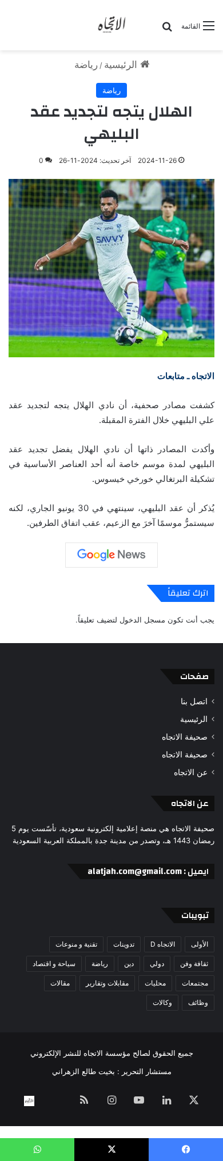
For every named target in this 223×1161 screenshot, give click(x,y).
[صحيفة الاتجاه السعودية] (111, 25)
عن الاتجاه (191, 772)
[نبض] (56, 1101)
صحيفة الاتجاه (185, 736)
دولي (157, 963)
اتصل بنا (194, 701)
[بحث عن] (167, 30)
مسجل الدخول (142, 619)
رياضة (86, 64)
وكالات (162, 1002)
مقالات (60, 983)
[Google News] (111, 555)
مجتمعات (195, 983)
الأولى (199, 944)
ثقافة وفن (194, 963)
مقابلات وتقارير (107, 983)
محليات (155, 983)
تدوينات (123, 944)
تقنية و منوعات (76, 944)
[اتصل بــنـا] (29, 1101)
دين (129, 963)
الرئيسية (122, 64)
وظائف (198, 1002)
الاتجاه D (162, 944)
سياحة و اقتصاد (54, 963)
